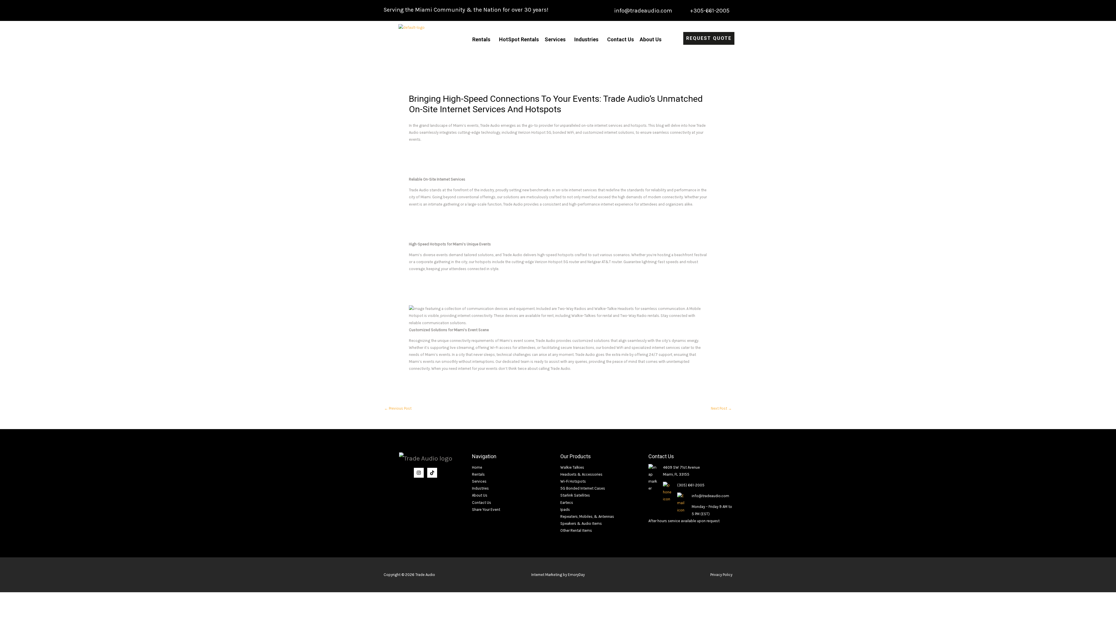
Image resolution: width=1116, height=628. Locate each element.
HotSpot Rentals (519, 39)
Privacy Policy (721, 574)
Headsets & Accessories (581, 474)
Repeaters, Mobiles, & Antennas (587, 516)
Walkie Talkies (572, 467)
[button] (482, 40)
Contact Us (620, 39)
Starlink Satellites (575, 495)
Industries (586, 39)
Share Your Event (486, 509)
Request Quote (709, 38)
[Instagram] (419, 473)
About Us (650, 39)
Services (555, 39)
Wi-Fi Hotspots (573, 481)
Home (477, 467)
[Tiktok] (432, 473)
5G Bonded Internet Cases (582, 488)
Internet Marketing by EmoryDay (558, 574)
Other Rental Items (576, 530)
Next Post (721, 408)
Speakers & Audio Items (581, 523)
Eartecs (566, 502)
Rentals (481, 39)
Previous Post (398, 408)
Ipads (565, 509)
